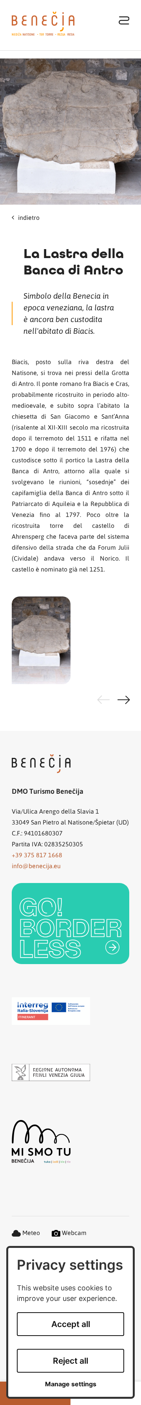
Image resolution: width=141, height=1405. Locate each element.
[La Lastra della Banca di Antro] (70, 131)
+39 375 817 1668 (37, 855)
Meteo (30, 1232)
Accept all (70, 1324)
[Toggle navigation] (124, 20)
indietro (29, 217)
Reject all (70, 1361)
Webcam (73, 1232)
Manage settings (70, 1384)
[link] (70, 923)
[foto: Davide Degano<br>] (70, 640)
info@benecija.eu (36, 866)
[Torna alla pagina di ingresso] (43, 24)
